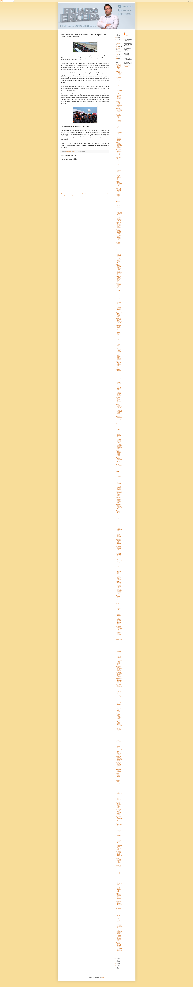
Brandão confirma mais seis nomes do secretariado (119, 308)
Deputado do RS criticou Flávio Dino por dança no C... (119, 556)
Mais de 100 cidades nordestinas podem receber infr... (119, 744)
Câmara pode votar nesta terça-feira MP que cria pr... (118, 260)
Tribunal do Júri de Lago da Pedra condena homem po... (118, 176)
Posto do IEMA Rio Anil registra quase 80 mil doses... (119, 655)
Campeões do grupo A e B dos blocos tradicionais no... (119, 925)
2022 (116, 958)
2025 (116, 35)
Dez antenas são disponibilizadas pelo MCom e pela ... (119, 819)
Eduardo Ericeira (127, 34)
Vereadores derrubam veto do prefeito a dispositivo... (119, 286)
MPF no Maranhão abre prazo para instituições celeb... (119, 861)
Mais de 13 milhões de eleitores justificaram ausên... (119, 116)
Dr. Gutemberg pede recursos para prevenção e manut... (119, 752)
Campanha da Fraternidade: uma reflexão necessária (119, 412)
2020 (116, 961)
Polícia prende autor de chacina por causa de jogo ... (119, 680)
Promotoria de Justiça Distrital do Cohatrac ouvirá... (119, 314)
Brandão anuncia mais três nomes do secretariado (119, 521)
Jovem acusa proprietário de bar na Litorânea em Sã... (119, 591)
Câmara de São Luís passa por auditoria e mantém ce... (118, 839)
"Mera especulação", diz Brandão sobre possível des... (119, 563)
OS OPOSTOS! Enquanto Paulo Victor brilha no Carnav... (119, 827)
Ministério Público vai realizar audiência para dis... (118, 606)
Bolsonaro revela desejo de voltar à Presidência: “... (118, 783)
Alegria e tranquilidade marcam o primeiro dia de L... (119, 406)
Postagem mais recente (66, 193)
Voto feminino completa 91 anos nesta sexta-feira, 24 (118, 542)
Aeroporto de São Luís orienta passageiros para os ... (119, 218)
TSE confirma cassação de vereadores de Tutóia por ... (119, 911)
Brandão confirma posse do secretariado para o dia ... (119, 342)
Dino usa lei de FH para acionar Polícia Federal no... (119, 662)
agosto (117, 51)
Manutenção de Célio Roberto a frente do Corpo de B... (118, 328)
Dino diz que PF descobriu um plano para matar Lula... (118, 500)
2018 (116, 965)
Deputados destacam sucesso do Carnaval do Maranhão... (119, 88)
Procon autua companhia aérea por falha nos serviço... (119, 944)
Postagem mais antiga (104, 193)
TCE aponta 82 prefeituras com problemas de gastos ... (118, 96)
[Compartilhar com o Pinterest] (84, 151)
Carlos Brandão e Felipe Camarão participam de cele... (118, 716)
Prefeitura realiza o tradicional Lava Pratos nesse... (118, 805)
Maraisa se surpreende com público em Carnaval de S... (119, 426)
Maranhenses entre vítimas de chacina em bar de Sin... (119, 904)
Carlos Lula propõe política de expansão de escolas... (118, 765)
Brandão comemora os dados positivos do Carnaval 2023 (118, 168)
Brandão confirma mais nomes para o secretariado (119, 613)
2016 (116, 968)
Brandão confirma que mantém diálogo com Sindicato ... (119, 599)
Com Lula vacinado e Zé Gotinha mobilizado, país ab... (119, 231)
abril (117, 58)
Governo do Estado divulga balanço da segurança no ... (119, 694)
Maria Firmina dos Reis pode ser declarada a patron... (118, 474)
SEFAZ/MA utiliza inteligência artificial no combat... (119, 931)
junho (117, 54)
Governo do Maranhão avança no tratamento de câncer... (119, 190)
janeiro (117, 956)
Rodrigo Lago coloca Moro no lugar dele (118, 833)
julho (117, 53)
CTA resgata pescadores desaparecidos (119, 273)
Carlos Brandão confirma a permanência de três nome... (119, 300)
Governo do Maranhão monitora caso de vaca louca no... (118, 433)
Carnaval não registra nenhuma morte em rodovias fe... (118, 635)
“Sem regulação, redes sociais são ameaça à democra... (119, 380)
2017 (116, 967)
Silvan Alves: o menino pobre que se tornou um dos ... (119, 387)
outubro (117, 46)
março (117, 60)
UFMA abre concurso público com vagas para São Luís (118, 731)
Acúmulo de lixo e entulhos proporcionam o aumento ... (118, 225)
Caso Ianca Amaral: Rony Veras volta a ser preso (119, 738)
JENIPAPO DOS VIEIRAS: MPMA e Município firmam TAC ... (119, 723)
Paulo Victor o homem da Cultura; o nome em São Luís (119, 487)
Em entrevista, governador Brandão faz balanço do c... (119, 528)
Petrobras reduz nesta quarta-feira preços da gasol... (119, 110)
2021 (116, 960)
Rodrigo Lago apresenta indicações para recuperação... (119, 549)
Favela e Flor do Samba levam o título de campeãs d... (118, 868)
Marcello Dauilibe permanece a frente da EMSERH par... (119, 184)
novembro (118, 43)
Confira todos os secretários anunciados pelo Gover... (119, 80)
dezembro (118, 40)
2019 (116, 963)
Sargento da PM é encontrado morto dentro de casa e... (119, 687)
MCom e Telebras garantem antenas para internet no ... (118, 896)
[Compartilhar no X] (81, 151)
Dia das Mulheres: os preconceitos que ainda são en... (119, 211)
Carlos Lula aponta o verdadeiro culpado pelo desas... (118, 67)
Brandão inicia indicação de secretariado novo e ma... (119, 642)
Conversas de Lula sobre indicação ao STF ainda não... (119, 393)
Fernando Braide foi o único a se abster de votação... (119, 649)
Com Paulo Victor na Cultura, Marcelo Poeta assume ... (118, 335)
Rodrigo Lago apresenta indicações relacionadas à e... (118, 123)
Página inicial (85, 193)
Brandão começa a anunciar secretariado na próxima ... (119, 889)
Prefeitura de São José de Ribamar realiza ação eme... (119, 668)
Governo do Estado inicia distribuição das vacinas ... (119, 701)
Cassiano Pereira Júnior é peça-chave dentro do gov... (119, 197)
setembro (118, 48)
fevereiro (118, 61)
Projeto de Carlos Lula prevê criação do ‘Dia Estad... (119, 419)
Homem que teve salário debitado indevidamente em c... (119, 446)
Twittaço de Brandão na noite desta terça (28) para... (119, 73)
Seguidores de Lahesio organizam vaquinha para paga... (119, 570)
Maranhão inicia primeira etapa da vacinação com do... (118, 137)
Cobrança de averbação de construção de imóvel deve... (118, 938)
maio (117, 56)
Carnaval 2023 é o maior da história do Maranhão (118, 875)
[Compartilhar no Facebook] (83, 151)
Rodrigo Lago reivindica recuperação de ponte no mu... (119, 628)
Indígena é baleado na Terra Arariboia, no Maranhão (119, 480)
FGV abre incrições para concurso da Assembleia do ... (119, 373)
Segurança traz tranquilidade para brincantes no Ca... (118, 400)
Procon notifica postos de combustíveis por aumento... (119, 145)
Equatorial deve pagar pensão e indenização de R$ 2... (119, 440)
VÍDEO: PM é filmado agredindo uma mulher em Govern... (118, 267)
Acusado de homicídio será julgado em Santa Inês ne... (119, 321)
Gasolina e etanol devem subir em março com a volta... (118, 776)
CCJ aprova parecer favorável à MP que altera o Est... (118, 279)
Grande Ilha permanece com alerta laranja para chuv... (119, 674)
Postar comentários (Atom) (69, 195)
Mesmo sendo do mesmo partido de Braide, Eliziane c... (119, 577)
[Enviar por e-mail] (78, 151)
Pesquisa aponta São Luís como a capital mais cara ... (119, 350)
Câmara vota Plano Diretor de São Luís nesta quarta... (118, 238)
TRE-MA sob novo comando (118, 770)
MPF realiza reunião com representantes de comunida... (119, 812)
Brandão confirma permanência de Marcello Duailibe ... (119, 460)
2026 (116, 34)
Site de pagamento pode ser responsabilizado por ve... (119, 467)
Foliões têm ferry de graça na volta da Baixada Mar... (118, 918)
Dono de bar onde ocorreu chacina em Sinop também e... (119, 790)
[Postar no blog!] (80, 151)
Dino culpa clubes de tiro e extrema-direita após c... (119, 797)
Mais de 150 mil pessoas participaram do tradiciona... (119, 160)
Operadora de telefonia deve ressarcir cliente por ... (119, 245)
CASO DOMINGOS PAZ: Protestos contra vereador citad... (118, 364)
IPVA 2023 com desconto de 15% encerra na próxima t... (118, 357)
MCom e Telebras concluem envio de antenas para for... (118, 453)
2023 (116, 39)
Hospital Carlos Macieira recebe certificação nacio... (119, 104)
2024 (116, 37)
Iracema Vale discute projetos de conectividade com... (119, 758)
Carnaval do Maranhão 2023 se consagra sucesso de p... (119, 854)
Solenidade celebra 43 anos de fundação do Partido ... (118, 535)
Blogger (102, 977)
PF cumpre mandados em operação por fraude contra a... (118, 204)
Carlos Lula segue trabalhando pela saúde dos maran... (118, 708)
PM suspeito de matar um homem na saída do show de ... (119, 506)
